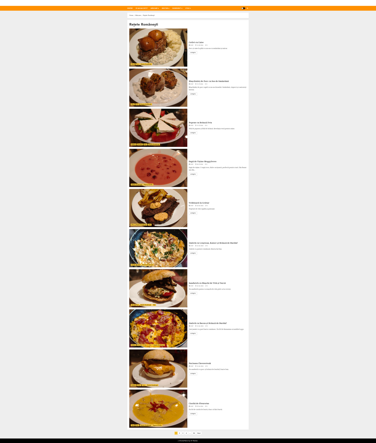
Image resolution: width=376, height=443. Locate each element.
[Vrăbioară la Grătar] (158, 208)
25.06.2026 (200, 206)
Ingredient (176, 8)
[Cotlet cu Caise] (158, 47)
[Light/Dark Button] (243, 8)
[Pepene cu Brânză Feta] (158, 128)
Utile (187, 8)
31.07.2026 (200, 84)
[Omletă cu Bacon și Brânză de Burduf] (158, 328)
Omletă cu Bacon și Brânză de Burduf (207, 323)
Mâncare (154, 8)
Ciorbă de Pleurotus (199, 403)
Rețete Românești (146, 64)
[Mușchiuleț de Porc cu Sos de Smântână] (158, 88)
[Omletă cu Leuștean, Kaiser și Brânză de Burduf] (158, 248)
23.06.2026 (200, 246)
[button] (247, 8)
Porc (137, 64)
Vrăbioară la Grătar (199, 202)
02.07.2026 (200, 164)
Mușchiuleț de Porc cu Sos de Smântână (209, 81)
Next (199, 433)
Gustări (140, 144)
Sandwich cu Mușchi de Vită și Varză (207, 283)
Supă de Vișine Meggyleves (202, 161)
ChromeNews (183, 441)
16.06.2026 (200, 326)
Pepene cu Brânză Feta (200, 122)
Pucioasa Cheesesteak (200, 363)
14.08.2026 (200, 45)
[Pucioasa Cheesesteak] (158, 368)
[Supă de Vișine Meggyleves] (158, 168)
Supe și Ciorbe (148, 184)
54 (194, 433)
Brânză (134, 144)
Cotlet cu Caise (196, 42)
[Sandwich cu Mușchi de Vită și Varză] (158, 288)
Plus (133, 64)
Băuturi (165, 8)
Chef (191, 45)
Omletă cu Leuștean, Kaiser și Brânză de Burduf (213, 243)
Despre (130, 8)
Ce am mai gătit (142, 8)
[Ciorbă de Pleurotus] (158, 409)
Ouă (139, 265)
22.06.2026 (200, 286)
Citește (193, 53)
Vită (150, 225)
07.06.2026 (200, 406)
